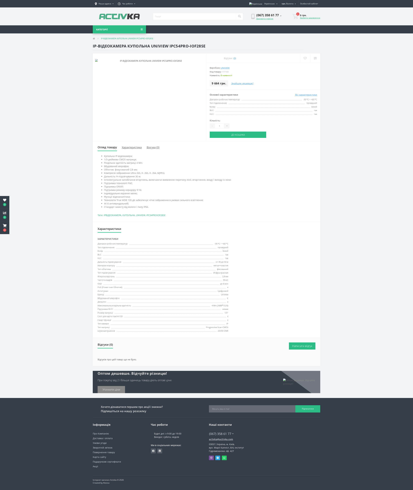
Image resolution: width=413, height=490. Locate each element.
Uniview (225, 67)
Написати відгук (302, 346)
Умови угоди (100, 442)
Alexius (106, 482)
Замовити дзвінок (264, 18)
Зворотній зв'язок (102, 447)
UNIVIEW (140, 215)
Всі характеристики (306, 94)
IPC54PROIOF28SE (156, 215)
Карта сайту (99, 457)
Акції (95, 466)
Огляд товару (107, 147)
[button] (104, 3)
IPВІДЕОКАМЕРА (112, 215)
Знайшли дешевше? (242, 83)
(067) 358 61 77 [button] (220, 434)
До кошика (238, 134)
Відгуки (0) (153, 147)
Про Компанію (101, 433)
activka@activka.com (221, 439)
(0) (234, 58)
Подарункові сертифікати (107, 461)
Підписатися (308, 408)
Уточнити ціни (111, 389)
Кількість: (215, 120)
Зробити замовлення (310, 17)
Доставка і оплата (103, 438)
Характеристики (132, 147)
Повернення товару (104, 452)
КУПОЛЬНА (128, 215)
